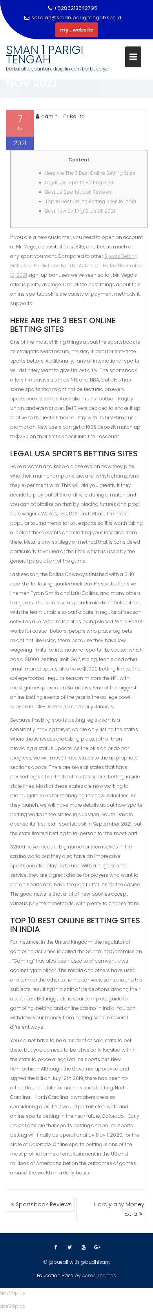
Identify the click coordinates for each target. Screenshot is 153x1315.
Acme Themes (99, 1275)
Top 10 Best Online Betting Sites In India (90, 201)
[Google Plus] (97, 1247)
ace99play (13, 1292)
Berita (77, 116)
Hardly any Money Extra (119, 1209)
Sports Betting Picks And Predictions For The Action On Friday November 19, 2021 (76, 265)
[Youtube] (83, 1247)
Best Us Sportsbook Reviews (78, 192)
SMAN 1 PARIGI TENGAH (45, 54)
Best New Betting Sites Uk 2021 (80, 210)
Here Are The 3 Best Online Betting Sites (90, 173)
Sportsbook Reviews (44, 1204)
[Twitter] (70, 1247)
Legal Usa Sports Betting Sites (80, 182)
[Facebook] (56, 1247)
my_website (76, 29)
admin (49, 116)
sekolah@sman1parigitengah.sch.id (76, 17)
